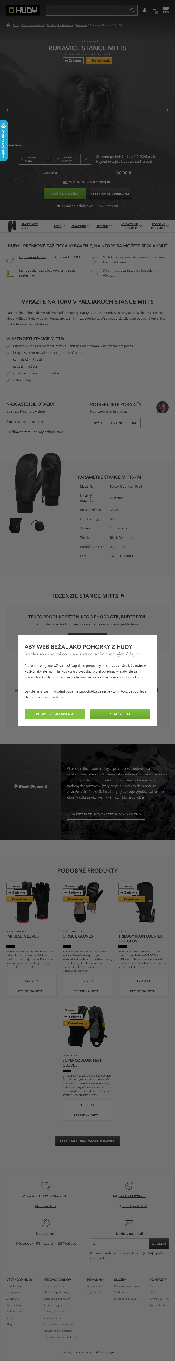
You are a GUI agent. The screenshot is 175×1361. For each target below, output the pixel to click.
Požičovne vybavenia (126, 1286)
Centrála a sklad (159, 1299)
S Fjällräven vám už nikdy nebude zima (35, 432)
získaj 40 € (105, 182)
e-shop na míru (85, 1352)
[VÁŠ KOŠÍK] (154, 10)
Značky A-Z (12, 1299)
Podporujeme (14, 1311)
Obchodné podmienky (56, 1292)
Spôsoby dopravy (53, 1311)
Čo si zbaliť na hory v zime (25, 411)
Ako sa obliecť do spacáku (25, 421)
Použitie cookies (132, 691)
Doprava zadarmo (32, 257)
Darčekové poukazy (125, 1299)
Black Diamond (121, 537)
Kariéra (10, 1318)
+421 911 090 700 (132, 1196)
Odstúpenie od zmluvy (56, 1299)
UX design (67, 1352)
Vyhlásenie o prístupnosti (58, 1331)
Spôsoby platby (52, 1318)
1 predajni (147, 161)
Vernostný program (54, 1286)
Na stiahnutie (95, 1286)
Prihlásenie (144, 10)
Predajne (154, 1286)
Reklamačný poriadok (56, 1305)
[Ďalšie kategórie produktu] (120, 25)
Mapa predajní (45, 1206)
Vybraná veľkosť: (74, 159)
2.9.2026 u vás (145, 156)
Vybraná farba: (30, 159)
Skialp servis (121, 1292)
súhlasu (103, 1258)
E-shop (153, 1292)
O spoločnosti (14, 1286)
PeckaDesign (106, 1352)
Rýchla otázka (157, 1305)
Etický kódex (13, 1292)
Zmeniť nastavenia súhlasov (59, 1337)
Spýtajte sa (93, 1292)
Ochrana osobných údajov (44, 697)
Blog (9, 1324)
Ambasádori (13, 1305)
